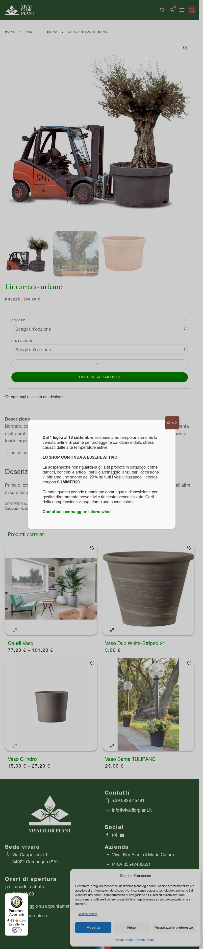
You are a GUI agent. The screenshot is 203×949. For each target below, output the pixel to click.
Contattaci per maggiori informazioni (77, 511)
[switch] (17, 930)
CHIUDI (172, 423)
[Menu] (25, 896)
